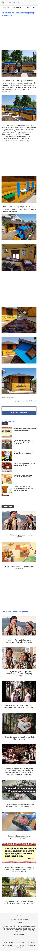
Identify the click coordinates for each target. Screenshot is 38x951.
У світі (34, 8)
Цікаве (27, 8)
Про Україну (6, 8)
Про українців (17, 8)
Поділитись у (19, 412)
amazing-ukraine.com (29, 401)
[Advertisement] (19, 33)
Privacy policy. (19, 947)
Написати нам (19, 934)
